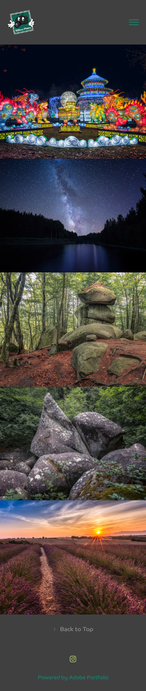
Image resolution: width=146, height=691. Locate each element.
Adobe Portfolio (89, 677)
